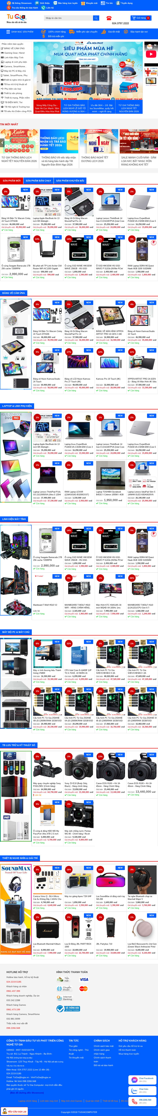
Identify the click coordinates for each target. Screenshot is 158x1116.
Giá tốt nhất (114, 31)
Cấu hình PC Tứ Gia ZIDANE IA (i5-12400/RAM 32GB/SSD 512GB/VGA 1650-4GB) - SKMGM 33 (142, 719)
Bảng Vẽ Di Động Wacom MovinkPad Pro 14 (76, 219)
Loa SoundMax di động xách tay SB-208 (110, 897)
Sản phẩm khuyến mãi (70, 180)
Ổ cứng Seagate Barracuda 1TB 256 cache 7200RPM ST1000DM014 (16, 267)
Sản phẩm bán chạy (38, 180)
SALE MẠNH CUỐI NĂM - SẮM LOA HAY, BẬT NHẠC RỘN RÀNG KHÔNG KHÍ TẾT (98, 161)
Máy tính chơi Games (71, 1101)
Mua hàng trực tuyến (129, 1054)
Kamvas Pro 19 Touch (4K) (108, 379)
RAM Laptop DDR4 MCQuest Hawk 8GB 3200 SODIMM (141, 267)
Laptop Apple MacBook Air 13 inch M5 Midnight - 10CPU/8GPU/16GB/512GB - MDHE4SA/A (46, 220)
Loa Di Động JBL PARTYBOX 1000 (78, 945)
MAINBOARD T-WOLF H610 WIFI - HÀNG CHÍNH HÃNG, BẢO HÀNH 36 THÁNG (77, 606)
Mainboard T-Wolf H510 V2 (45, 605)
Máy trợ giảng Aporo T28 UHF (78, 896)
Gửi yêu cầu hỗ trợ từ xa (131, 1046)
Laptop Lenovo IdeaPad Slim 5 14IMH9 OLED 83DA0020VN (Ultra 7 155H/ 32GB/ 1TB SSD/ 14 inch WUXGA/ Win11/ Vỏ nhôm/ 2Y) (142, 493)
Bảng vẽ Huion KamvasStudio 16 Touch (141, 332)
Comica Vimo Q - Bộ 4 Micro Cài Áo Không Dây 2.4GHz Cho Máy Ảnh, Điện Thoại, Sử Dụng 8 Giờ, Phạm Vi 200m (47, 898)
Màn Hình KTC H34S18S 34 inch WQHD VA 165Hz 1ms (108, 606)
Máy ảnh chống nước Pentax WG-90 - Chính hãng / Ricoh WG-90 (78, 832)
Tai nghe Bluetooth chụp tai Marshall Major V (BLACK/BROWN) (140, 898)
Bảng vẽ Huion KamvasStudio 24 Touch (46, 380)
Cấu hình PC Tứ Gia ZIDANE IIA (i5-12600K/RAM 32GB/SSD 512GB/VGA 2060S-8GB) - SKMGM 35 (79, 719)
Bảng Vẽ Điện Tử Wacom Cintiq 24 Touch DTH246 (16, 219)
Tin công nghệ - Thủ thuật (79, 1052)
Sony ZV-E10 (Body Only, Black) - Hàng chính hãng (76, 784)
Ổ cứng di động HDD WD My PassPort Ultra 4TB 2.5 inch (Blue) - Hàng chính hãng (46, 832)
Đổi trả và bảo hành (103, 1065)
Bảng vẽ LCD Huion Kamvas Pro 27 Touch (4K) (77, 380)
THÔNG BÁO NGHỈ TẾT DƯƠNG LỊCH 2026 (55, 159)
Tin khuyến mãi (76, 1057)
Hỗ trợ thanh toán (127, 1050)
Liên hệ (38, 795)
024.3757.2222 (120, 23)
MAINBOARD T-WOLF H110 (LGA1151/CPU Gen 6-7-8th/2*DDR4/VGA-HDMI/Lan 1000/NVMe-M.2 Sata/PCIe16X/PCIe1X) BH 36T (142, 606)
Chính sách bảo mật (104, 1046)
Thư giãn (73, 1046)
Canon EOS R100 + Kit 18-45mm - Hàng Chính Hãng (108, 784)
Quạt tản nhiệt (92, 1101)
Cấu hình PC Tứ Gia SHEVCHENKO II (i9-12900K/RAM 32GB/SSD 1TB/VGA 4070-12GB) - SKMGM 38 (107, 672)
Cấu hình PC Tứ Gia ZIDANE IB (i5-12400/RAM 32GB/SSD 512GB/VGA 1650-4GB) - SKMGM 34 (109, 719)
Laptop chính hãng (28, 1101)
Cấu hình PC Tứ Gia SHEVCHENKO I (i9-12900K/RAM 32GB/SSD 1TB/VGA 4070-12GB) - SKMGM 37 (139, 672)
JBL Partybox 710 (104, 944)
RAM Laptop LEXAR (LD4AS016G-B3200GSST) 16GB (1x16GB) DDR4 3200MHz (77, 493)
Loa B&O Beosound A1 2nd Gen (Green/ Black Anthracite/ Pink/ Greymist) (142, 945)
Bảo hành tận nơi (139, 31)
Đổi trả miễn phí (56, 36)
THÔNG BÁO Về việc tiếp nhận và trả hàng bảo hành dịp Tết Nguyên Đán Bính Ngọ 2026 (19, 161)
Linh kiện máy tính (49, 1101)
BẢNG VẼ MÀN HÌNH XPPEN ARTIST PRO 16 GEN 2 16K (109, 332)
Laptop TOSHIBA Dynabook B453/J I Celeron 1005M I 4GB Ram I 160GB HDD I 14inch (110, 493)
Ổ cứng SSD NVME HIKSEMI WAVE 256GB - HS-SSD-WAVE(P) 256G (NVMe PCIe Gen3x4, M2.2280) (78, 267)
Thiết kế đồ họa (110, 1101)
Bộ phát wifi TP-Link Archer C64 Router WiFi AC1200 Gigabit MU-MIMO (47, 267)
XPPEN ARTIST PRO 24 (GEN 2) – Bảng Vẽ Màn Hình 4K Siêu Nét (142, 380)
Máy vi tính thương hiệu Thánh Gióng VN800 (47, 671)
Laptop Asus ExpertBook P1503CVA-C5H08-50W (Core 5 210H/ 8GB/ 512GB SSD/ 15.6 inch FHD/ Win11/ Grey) (142, 220)
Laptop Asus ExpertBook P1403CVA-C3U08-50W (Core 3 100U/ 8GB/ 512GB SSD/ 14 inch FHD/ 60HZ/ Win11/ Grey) (79, 445)
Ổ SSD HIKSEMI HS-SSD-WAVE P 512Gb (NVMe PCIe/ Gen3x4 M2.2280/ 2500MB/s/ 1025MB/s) (109, 267)
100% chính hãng (57, 31)
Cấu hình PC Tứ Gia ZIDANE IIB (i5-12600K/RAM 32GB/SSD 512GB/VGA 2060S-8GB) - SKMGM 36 (47, 719)
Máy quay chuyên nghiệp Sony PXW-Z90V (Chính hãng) (47, 784)
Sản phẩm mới (12, 180)
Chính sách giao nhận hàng (102, 1052)
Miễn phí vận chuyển (86, 31)
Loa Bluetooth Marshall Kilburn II (46, 945)
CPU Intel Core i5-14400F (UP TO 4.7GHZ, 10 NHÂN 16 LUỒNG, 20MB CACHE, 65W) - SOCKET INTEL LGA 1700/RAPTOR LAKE (79, 672)
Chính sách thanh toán (102, 1059)
